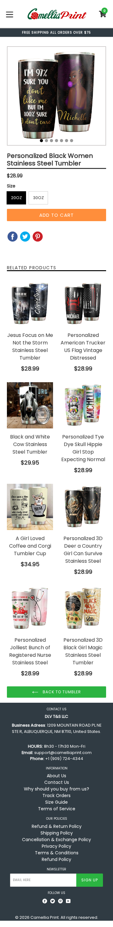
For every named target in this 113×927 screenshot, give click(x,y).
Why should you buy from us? (56, 789)
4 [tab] (56, 140)
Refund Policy (56, 859)
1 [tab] (41, 140)
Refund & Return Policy (57, 826)
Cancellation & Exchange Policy (56, 839)
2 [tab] (46, 140)
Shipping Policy (56, 833)
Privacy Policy (56, 846)
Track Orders (56, 795)
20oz (16, 198)
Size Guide (56, 802)
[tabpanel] (56, 97)
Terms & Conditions (56, 853)
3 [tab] (51, 140)
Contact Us (56, 782)
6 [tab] (66, 140)
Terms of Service (56, 809)
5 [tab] (61, 140)
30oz (38, 198)
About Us (56, 776)
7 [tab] (71, 140)
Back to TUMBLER (61, 692)
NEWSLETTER (56, 869)
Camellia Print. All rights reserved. (64, 917)
